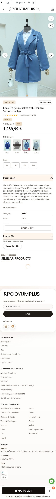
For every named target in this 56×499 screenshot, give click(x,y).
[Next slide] (51, 55)
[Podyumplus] (24, 294)
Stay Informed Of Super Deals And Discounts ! (23, 301)
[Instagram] (6, 326)
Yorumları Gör (12, 246)
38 (7, 165)
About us (4, 345)
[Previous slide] (5, 55)
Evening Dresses (36, 429)
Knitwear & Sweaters (10, 412)
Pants (31, 408)
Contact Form (6, 362)
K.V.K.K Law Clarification (11, 398)
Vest (2, 433)
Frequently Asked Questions (13, 394)
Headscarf (33, 433)
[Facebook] (12, 326)
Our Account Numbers (10, 354)
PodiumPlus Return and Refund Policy (17, 385)
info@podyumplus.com (11, 467)
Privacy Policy (6, 389)
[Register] (33, 2)
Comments (5, 358)
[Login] (29, 2)
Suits (3, 429)
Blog (2, 350)
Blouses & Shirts (8, 417)
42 (24, 165)
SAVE (28, 313)
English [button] (20, 2)
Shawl (3, 438)
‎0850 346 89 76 (7, 459)
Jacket (31, 425)
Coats (31, 421)
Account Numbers (8, 373)
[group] (28, 55)
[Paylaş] (51, 25)
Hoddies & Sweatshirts (10, 408)
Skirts (31, 412)
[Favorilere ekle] (51, 18)
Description (9, 177)
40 (16, 165)
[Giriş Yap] (52, 9)
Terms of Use (6, 377)
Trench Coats (34, 417)
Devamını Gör (27, 228)
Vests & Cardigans (8, 421)
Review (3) (8, 236)
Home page (6, 341)
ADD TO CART (24, 490)
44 (33, 165)
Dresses (4, 425)
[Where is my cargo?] (8, 2)
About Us (4, 381)
